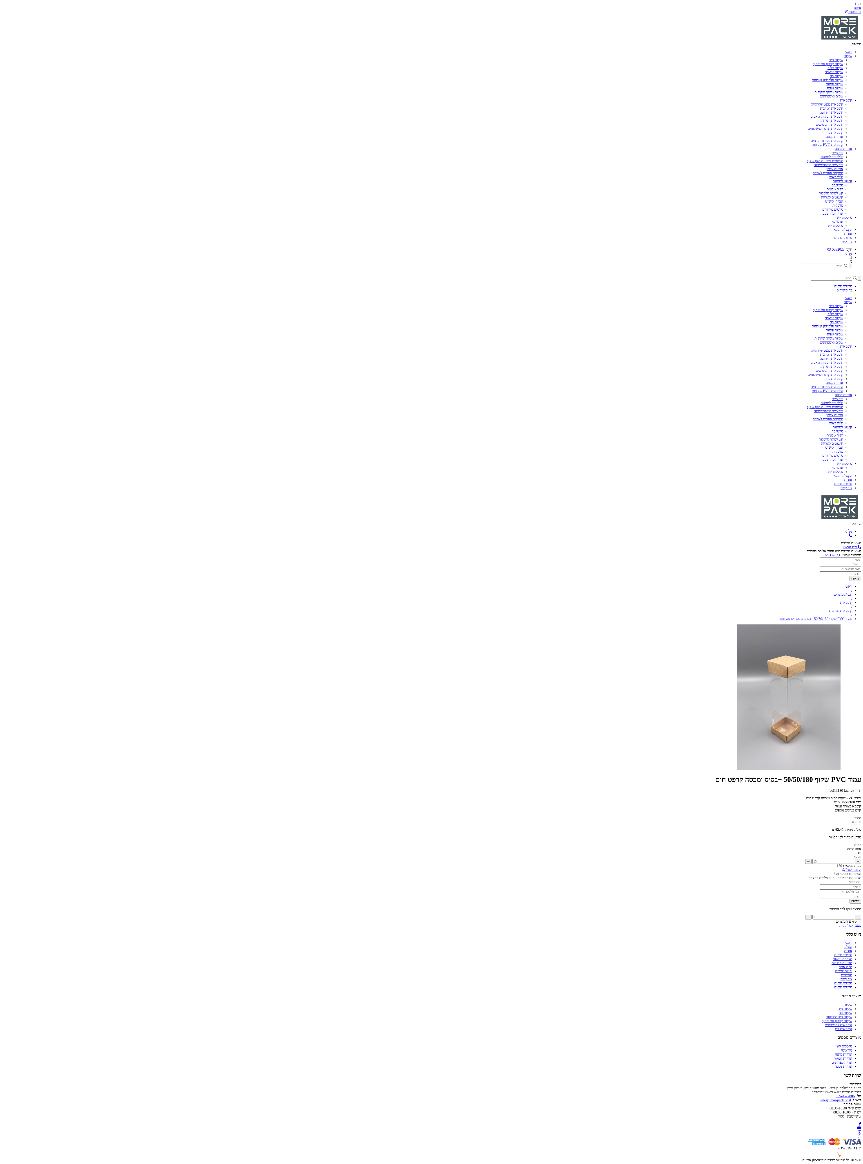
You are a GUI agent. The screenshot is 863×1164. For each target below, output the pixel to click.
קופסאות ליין (843, 1029)
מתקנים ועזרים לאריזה (828, 173)
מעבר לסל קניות (850, 925)
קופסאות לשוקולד (831, 120)
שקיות (848, 1005)
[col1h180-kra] (788, 768)
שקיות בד (836, 76)
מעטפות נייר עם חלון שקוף (825, 161)
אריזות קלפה (834, 137)
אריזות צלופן (834, 169)
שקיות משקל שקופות (828, 92)
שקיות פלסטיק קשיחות (827, 80)
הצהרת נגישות (842, 959)
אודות (848, 951)
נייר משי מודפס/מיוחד (828, 165)
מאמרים (846, 975)
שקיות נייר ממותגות (839, 1017)
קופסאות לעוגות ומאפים (826, 116)
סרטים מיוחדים (832, 209)
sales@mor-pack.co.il (835, 1100)
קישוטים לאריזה (832, 197)
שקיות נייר (836, 60)
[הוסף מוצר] (858, 861)
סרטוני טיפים (843, 955)
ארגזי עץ (837, 221)
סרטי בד (837, 185)
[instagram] (859, 1132)
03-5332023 (836, 249)
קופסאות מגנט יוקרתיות (827, 104)
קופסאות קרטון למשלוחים (825, 128)
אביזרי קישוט (834, 201)
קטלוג (848, 947)
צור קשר (846, 979)
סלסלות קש (835, 225)
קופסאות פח (834, 132)
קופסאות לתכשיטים (829, 124)
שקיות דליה (835, 68)
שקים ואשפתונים (831, 96)
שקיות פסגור (834, 84)
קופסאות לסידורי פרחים (827, 141)
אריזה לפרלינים (842, 1062)
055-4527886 (845, 1096)
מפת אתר (845, 967)
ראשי (848, 943)
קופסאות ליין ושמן (831, 112)
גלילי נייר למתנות (832, 157)
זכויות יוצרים (843, 971)
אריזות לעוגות (843, 1058)
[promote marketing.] (846, 1156)
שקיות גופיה (835, 88)
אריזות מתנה (843, 1054)
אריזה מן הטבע (833, 213)
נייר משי (837, 153)
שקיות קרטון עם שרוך (828, 64)
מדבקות (837, 205)
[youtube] (859, 1128)
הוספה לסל (853, 870)
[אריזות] (840, 40)
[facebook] (860, 1124)
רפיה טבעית (835, 189)
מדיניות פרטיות (842, 963)
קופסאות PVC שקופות (827, 145)
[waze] (859, 1136)
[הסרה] (808, 861)
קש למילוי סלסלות (831, 193)
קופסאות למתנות (831, 108)
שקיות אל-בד (834, 72)
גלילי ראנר (836, 177)
